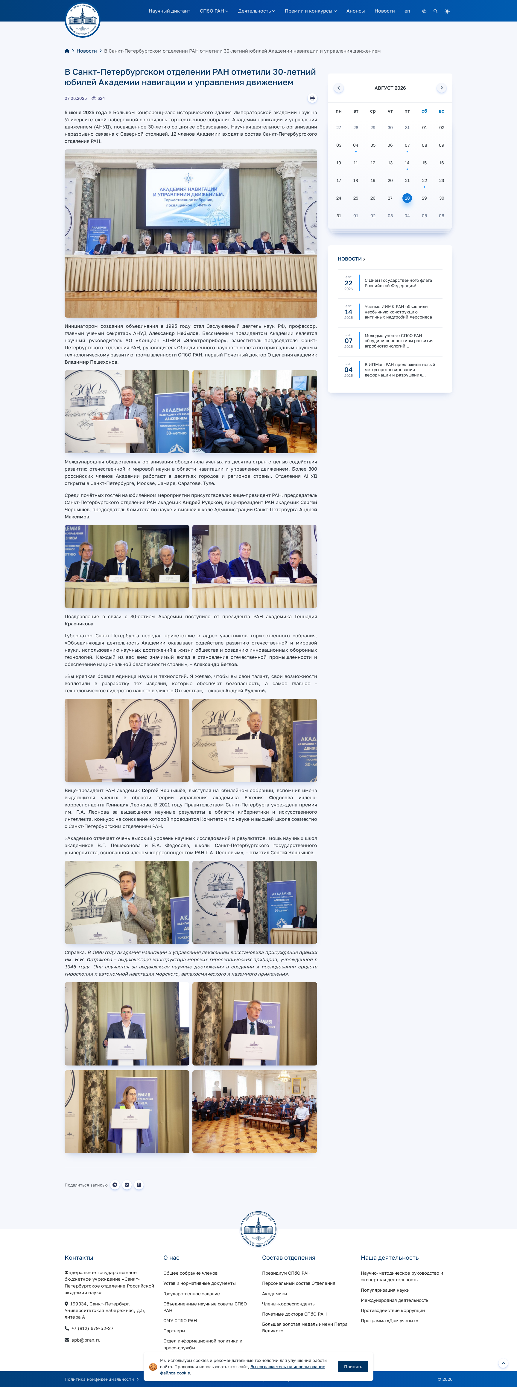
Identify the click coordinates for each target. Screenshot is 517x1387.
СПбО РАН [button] (212, 11)
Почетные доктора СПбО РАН (294, 1313)
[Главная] (67, 51)
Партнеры (174, 1330)
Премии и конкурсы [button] (309, 11)
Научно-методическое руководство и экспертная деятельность (402, 1276)
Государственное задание (191, 1293)
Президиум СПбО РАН (286, 1273)
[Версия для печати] (312, 98)
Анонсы (355, 11)
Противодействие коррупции (393, 1310)
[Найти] (435, 11)
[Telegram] (115, 1184)
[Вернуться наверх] (503, 1363)
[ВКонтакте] (127, 1184)
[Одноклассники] (139, 1184)
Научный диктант (169, 11)
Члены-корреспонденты (289, 1303)
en (407, 11)
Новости (385, 11)
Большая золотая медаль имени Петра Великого (304, 1327)
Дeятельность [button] (255, 11)
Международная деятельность (394, 1300)
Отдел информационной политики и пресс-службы (202, 1344)
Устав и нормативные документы (199, 1283)
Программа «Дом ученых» (389, 1320)
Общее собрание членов (190, 1273)
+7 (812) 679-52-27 (92, 1328)
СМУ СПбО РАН (180, 1320)
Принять (353, 1366)
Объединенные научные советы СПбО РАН (205, 1307)
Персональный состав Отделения (298, 1283)
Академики (274, 1293)
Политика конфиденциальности (100, 1379)
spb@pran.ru (86, 1339)
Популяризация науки (385, 1290)
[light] (447, 11)
